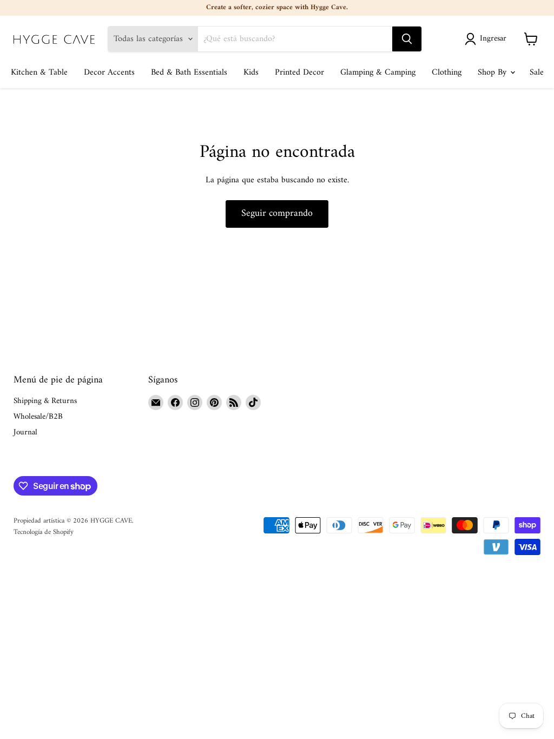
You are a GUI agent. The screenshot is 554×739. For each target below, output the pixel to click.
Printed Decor (299, 72)
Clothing (446, 72)
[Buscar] (406, 39)
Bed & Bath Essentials (189, 72)
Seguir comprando (277, 213)
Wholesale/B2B (38, 417)
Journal (25, 432)
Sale (537, 72)
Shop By (493, 72)
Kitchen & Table (39, 72)
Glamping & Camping (378, 72)
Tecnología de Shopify (44, 532)
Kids (251, 72)
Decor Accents (109, 72)
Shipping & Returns (45, 401)
